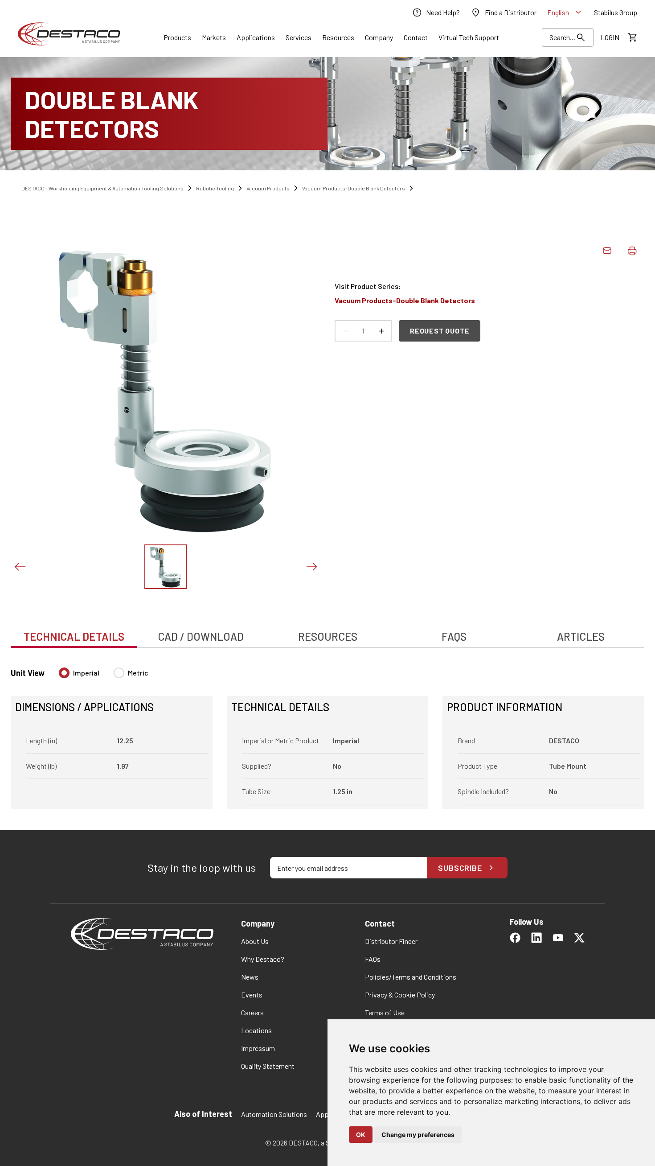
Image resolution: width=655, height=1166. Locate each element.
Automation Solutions (274, 1114)
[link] (436, 12)
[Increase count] (381, 331)
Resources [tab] (327, 636)
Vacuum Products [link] (268, 188)
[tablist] (327, 632)
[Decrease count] (345, 331)
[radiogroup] (103, 676)
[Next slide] (311, 566)
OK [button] (360, 1134)
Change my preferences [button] (417, 1134)
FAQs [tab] (454, 636)
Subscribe (460, 868)
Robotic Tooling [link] (215, 188)
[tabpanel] (327, 733)
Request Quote (439, 330)
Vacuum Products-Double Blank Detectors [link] (353, 188)
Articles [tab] (581, 636)
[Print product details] (631, 251)
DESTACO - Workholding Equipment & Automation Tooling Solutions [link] (102, 188)
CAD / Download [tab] (201, 636)
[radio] (64, 672)
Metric (138, 672)
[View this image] (165, 566)
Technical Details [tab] (74, 636)
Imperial (86, 672)
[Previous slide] (20, 566)
